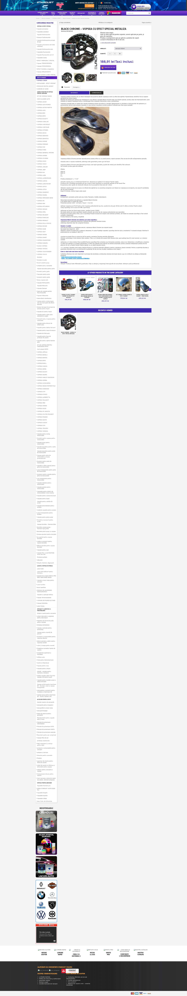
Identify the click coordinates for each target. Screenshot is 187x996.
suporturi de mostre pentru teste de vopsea (45, 761)
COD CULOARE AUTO (43, 99)
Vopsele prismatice (42, 29)
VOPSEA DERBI (41, 369)
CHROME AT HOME (42, 89)
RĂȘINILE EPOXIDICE (43, 625)
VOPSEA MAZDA (42, 195)
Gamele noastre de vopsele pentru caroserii (45, 92)
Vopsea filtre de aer (43, 738)
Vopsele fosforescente (43, 34)
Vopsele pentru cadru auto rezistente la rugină (45, 315)
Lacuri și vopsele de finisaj (45, 566)
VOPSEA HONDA (42, 155)
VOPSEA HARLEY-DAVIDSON (45, 377)
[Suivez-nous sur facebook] (43, 970)
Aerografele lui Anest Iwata (45, 708)
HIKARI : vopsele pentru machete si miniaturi (44, 672)
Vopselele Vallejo (42, 798)
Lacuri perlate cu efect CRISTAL (46, 74)
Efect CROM (53, 13)
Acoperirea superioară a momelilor (44, 653)
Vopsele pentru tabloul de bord (46, 327)
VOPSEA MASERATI (43, 192)
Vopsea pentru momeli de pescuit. (44, 633)
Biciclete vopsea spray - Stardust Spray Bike (44, 527)
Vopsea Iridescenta (42, 295)
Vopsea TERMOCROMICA (44, 63)
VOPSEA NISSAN (42, 209)
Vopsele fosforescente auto (45, 49)
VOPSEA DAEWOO (42, 135)
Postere (39, 758)
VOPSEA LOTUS (42, 189)
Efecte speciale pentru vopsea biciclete (46, 546)
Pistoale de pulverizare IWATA (46, 729)
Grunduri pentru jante (43, 271)
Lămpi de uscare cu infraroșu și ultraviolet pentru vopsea (46, 766)
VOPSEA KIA (41, 172)
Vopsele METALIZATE (43, 283)
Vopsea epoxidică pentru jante (46, 268)
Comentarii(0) (96, 93)
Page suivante (146, 22)
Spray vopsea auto (42, 280)
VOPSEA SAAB (41, 229)
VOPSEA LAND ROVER (44, 183)
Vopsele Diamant (42, 288)
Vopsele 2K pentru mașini (44, 311)
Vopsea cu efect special (44, 26)
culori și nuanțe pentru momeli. (46, 645)
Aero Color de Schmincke (44, 801)
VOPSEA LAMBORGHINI (44, 178)
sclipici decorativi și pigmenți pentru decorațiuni (45, 616)
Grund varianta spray (43, 263)
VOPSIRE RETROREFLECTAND (46, 600)
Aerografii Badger (42, 710)
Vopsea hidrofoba (42, 603)
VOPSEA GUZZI (41, 408)
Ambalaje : (103, 48)
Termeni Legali (43, 982)
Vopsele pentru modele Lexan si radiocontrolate (46, 680)
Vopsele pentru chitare (43, 668)
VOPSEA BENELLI (42, 355)
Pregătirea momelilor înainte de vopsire (46, 649)
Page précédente (65, 22)
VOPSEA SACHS (42, 420)
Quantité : (103, 53)
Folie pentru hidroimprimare (45, 660)
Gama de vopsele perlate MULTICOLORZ (44, 292)
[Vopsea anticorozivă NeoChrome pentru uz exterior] (87, 284)
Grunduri (39, 257)
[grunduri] (46, 821)
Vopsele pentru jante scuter (45, 517)
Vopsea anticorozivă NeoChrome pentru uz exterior (87, 296)
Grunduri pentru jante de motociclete (44, 462)
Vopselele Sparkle (42, 795)
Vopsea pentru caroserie (62, 13)
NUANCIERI (114, 13)
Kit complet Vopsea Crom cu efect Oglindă (124, 295)
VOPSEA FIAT (41, 147)
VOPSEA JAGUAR (42, 167)
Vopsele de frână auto (43, 333)
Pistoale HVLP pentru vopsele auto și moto (45, 718)
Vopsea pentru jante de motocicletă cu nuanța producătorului (44, 457)
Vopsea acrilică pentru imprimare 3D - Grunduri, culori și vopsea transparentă (46, 686)
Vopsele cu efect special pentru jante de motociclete (46, 466)
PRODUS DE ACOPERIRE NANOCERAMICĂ (44, 591)
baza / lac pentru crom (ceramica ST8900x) (75, 258)
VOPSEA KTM (41, 391)
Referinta (63, 31)
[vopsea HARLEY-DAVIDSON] (52, 885)
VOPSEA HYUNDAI (42, 158)
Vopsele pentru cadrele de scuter (44, 502)
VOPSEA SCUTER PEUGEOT (45, 414)
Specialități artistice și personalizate (44, 609)
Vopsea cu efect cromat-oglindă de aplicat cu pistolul (68, 296)
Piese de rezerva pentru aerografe (44, 714)
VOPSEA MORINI (42, 405)
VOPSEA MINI (41, 203)
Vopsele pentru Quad (43, 498)
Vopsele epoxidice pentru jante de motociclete (46, 451)
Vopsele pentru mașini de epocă (46, 330)
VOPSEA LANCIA (42, 181)
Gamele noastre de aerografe (45, 702)
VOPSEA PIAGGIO (42, 417)
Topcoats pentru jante (43, 274)
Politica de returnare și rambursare (50, 978)
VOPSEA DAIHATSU (43, 138)
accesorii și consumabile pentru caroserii (46, 748)
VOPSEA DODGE (42, 141)
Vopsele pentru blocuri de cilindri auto (44, 324)
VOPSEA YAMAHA (42, 431)
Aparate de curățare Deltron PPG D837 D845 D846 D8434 (46, 576)
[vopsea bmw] (41, 895)
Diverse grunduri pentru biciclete (46, 534)
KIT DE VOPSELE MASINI (44, 96)
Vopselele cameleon (43, 32)
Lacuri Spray (40, 606)
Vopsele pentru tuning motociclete (43, 434)
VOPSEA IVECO (41, 164)
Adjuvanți (39, 560)
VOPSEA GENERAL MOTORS (45, 152)
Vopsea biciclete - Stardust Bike (46, 524)
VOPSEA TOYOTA (42, 248)
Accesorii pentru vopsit (44, 699)
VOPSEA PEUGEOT (42, 215)
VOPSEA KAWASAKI (43, 388)
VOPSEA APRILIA (42, 352)
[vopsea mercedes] (52, 895)
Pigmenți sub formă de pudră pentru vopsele (45, 621)
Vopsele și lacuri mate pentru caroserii (45, 581)
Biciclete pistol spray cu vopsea (46, 531)
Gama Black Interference (44, 298)
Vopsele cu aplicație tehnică (45, 594)
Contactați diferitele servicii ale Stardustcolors (76, 977)
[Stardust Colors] (50, 5)
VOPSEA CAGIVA (42, 366)
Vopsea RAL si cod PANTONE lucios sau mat (45, 553)
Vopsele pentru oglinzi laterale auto (46, 341)
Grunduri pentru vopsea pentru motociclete (46, 439)
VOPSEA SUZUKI (42, 422)
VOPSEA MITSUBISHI (43, 206)
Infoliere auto (41, 657)
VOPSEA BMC (41, 113)
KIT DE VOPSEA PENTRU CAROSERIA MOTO (44, 345)
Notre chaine (43, 925)
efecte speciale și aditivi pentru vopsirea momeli (46, 641)
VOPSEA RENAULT (42, 220)
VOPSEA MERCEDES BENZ (45, 198)
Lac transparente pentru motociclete (44, 479)
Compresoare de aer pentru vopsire (45, 774)
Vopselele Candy (42, 57)
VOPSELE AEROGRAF (102, 13)
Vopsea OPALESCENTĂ (44, 72)
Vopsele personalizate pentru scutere (45, 506)
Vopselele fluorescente (43, 52)
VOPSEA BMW (41, 116)
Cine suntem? (71, 982)
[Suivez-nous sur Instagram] (54, 970)
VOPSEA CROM (42, 80)
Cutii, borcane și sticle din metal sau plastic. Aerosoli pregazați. (46, 779)
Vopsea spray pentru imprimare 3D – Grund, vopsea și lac (46, 695)
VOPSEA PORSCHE (43, 217)
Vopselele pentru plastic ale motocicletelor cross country (45, 492)
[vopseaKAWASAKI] (52, 915)
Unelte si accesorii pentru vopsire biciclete (44, 542)
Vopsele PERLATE (42, 285)
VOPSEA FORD (41, 150)
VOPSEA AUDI (41, 110)
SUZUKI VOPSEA (42, 246)
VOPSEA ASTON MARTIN (44, 107)
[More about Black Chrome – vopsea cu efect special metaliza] (68, 322)
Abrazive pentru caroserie (44, 755)
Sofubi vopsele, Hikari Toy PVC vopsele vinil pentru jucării (46, 676)
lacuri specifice (41, 587)
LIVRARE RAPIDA (44, 977)
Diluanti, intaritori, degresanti (45, 563)
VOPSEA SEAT (41, 231)
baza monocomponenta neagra (71, 257)
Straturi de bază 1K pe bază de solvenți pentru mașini (46, 307)
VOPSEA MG (40, 200)
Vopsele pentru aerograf (44, 783)
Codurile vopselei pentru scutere (46, 510)
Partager (75, 87)
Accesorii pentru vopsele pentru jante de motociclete (46, 475)
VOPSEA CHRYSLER (43, 127)
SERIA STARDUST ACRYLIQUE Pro (46, 789)
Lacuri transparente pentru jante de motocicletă (46, 470)
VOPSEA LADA (41, 175)
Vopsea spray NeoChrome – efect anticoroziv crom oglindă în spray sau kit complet (105, 297)
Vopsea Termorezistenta (44, 597)
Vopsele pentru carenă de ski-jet (46, 495)
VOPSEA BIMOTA (42, 357)
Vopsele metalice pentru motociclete (44, 483)
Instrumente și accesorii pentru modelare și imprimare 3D (46, 691)
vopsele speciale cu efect (43, 13)
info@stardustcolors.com (86, 8)
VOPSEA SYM (41, 425)
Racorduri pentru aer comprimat (46, 735)
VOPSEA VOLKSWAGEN (44, 251)
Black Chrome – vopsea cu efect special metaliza (68, 333)
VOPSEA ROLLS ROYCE (44, 223)
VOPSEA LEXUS (42, 186)
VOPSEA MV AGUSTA (43, 411)
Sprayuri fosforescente (43, 37)
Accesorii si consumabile (92, 13)
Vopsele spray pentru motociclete (43, 443)
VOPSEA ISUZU (41, 161)
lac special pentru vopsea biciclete (44, 537)
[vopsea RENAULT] (41, 885)
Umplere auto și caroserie (44, 265)
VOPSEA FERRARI (42, 144)
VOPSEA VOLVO (42, 254)
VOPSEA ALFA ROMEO (44, 104)
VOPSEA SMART (42, 237)
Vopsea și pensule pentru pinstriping (44, 628)
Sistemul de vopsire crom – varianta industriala (78, 984)
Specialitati (81, 13)
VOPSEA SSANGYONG (43, 240)
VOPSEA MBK (41, 403)
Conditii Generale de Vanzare (48, 984)
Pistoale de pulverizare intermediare (43, 723)
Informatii (74, 93)
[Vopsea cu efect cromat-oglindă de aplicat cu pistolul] (68, 284)
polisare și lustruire (42, 752)
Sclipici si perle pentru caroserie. (46, 613)
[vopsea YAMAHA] (41, 905)
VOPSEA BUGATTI (42, 119)
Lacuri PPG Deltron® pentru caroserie (45, 572)
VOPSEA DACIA (41, 133)
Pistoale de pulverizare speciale (46, 732)
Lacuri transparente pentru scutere (45, 513)
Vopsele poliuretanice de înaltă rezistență (46, 45)
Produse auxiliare (42, 557)
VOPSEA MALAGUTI (43, 400)
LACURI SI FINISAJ (72, 13)
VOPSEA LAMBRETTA (43, 397)
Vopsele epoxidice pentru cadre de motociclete (46, 447)
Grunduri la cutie (42, 260)
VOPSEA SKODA (42, 234)
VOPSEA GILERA (42, 374)
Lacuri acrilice (41, 584)
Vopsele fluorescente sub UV (45, 55)
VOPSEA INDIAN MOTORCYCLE (46, 386)
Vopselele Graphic (42, 793)
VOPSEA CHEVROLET (43, 124)
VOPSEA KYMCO (42, 394)
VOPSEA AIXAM (41, 102)
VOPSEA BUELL (41, 363)
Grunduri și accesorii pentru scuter (45, 520)
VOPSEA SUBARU (42, 243)
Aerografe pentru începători (45, 705)
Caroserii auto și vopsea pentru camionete (46, 319)
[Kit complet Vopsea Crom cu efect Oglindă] (124, 284)
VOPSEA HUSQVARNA (43, 383)
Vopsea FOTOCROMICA (44, 66)
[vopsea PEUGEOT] (52, 905)
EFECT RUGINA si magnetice (45, 69)
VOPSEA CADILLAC (43, 121)
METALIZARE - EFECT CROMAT (46, 83)
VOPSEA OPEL (41, 212)
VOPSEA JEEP (41, 169)
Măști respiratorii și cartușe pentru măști (44, 744)
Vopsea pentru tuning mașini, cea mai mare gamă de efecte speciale (45, 302)
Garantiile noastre (44, 980)
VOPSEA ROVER (42, 226)
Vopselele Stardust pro (43, 785)
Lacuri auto (40, 568)
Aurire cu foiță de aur (43, 663)
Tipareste (67, 87)
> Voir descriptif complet (108, 42)
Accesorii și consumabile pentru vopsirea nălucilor (46, 637)
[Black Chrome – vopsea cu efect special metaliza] (79, 52)
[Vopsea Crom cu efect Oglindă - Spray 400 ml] (142, 284)
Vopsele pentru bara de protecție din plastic (44, 337)
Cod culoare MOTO (42, 349)
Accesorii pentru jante (43, 277)
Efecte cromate (41, 77)
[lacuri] (46, 866)
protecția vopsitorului (43, 740)
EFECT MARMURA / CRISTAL (45, 60)
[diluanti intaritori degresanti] (46, 844)
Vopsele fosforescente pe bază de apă (46, 41)
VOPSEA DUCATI (42, 372)
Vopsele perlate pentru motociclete (43, 487)
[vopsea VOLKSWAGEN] (41, 915)
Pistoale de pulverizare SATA (45, 726)
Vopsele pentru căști (43, 550)
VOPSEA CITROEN (42, 130)
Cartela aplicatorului (73, 980)
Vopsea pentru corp (43, 665)
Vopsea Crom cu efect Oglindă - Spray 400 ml (142, 295)
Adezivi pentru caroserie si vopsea (45, 770)
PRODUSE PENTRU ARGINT (45, 86)
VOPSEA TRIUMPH (42, 428)
